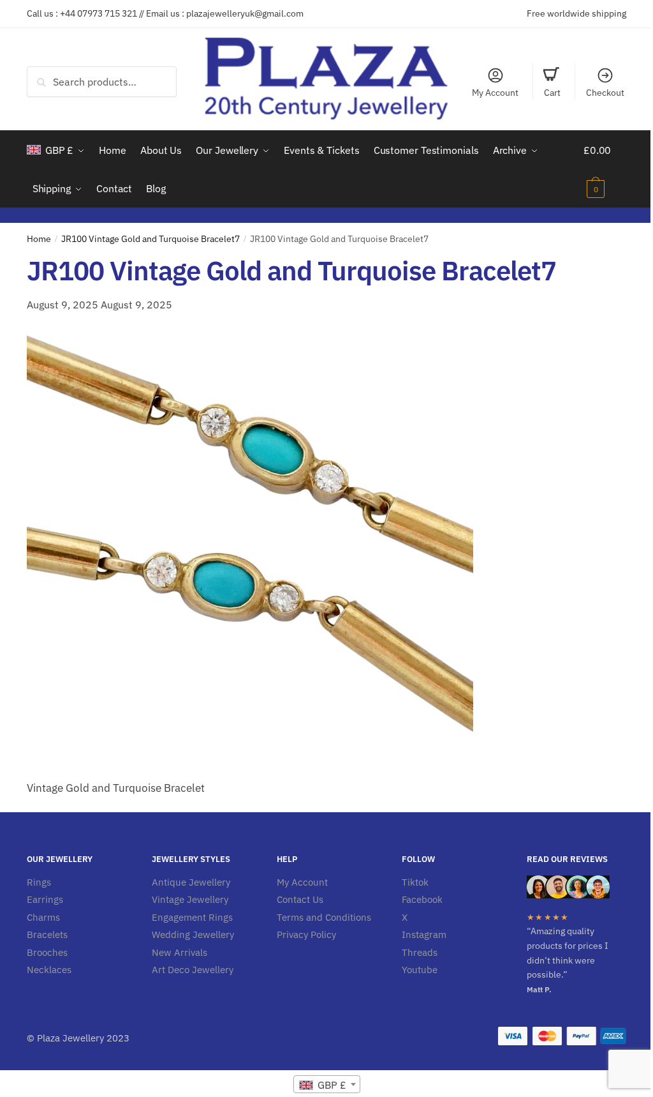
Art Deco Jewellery (192, 970)
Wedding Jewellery (193, 934)
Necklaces (49, 970)
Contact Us (300, 899)
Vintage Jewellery (190, 899)
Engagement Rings (192, 917)
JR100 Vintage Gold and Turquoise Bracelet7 (150, 239)
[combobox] (326, 1084)
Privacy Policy (306, 934)
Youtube (419, 970)
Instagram (424, 934)
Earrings (45, 899)
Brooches (47, 952)
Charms (43, 917)
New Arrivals (179, 952)
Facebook (422, 899)
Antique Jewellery (191, 882)
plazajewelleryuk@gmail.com (245, 13)
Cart (552, 92)
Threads (419, 952)
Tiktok (415, 882)
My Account (495, 92)
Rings (39, 882)
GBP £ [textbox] (330, 1084)
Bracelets (47, 934)
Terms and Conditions (324, 917)
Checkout (605, 92)
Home (39, 239)
